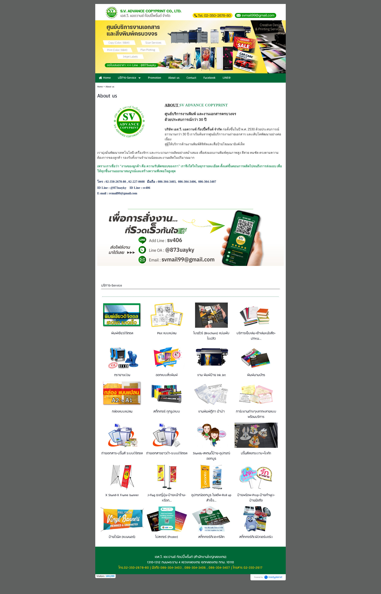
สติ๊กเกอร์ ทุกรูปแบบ (166, 411)
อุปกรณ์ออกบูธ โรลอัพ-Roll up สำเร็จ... (211, 498)
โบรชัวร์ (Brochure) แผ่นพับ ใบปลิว (211, 336)
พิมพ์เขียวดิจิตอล (122, 333)
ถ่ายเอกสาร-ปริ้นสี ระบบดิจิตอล (122, 453)
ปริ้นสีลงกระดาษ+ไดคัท (256, 453)
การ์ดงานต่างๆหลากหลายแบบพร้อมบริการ (256, 414)
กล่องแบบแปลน (122, 411)
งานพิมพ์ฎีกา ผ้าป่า (211, 411)
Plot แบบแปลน (166, 333)
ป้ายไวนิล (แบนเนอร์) (122, 537)
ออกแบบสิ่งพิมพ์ (167, 375)
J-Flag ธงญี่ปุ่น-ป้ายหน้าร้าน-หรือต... (167, 498)
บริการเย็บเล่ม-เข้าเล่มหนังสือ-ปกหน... (256, 336)
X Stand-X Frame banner (122, 495)
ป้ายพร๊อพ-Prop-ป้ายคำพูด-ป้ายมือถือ (256, 498)
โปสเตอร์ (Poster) (166, 537)
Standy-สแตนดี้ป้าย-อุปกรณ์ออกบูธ (211, 456)
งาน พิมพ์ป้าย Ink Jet (211, 375)
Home (100, 87)
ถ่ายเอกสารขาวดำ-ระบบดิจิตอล (166, 453)
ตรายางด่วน (122, 375)
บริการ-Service (111, 285)
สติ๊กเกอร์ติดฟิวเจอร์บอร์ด (256, 537)
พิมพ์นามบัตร (256, 375)
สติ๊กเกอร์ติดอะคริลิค (211, 537)
